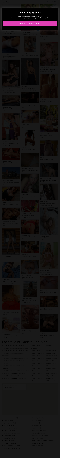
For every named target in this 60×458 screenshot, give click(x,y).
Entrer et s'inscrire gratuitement (30, 23)
